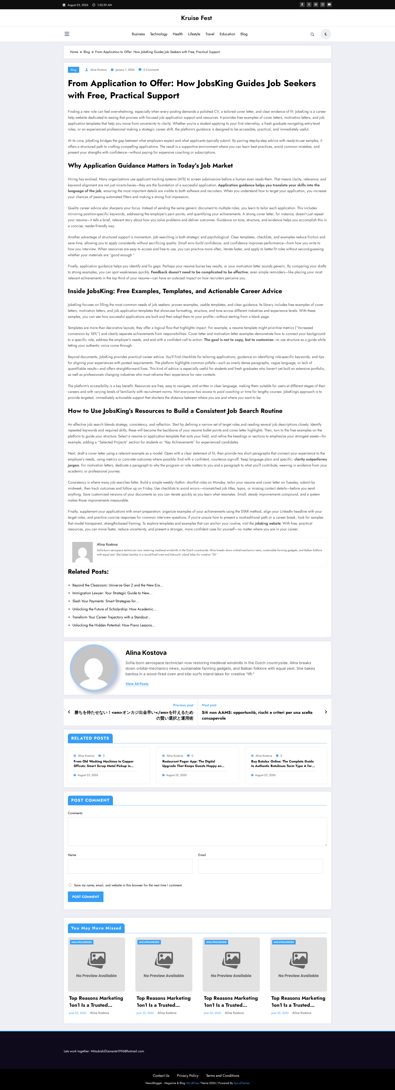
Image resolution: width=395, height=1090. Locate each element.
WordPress (193, 1083)
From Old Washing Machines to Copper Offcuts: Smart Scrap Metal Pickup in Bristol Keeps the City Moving (104, 763)
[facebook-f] (302, 4)
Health (178, 34)
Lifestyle (194, 34)
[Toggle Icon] (67, 34)
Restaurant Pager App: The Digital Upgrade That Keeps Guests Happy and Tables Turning (192, 763)
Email (202, 855)
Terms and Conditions (222, 1075)
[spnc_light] (326, 34)
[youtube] (329, 4)
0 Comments (151, 70)
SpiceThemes (242, 1083)
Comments (75, 813)
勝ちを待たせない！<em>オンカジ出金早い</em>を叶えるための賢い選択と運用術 (133, 715)
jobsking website (267, 523)
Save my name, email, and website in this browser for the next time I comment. (128, 885)
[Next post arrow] (326, 712)
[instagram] (322, 4)
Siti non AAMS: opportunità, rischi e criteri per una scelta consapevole (257, 715)
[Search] (312, 34)
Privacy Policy (188, 1075)
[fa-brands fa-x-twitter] (309, 4)
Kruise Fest (196, 17)
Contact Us (161, 1075)
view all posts (137, 684)
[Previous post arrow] (69, 712)
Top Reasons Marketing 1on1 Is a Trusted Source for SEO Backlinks (96, 1001)
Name (72, 855)
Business (138, 34)
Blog (243, 34)
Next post (209, 705)
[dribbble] (315, 4)
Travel (210, 34)
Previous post (183, 705)
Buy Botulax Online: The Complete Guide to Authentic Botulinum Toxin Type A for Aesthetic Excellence (282, 763)
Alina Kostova (98, 70)
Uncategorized (81, 942)
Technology (158, 34)
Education (227, 34)
